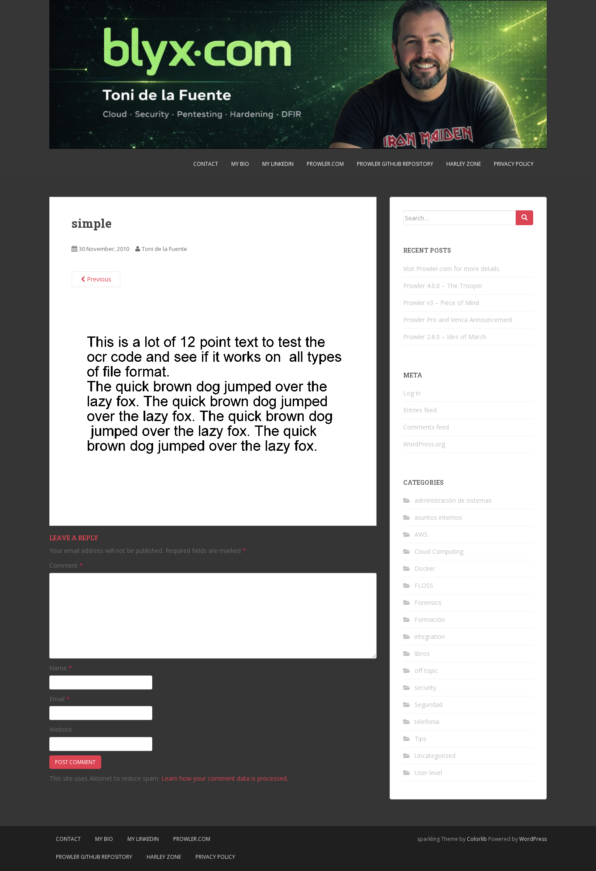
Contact (205, 164)
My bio (240, 164)
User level (428, 772)
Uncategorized (435, 755)
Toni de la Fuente (164, 249)
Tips (420, 738)
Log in (412, 393)
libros (422, 653)
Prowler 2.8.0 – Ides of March (444, 337)
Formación (429, 619)
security (425, 687)
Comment (66, 565)
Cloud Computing (438, 551)
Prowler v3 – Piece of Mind (441, 302)
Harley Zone (463, 164)
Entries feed (420, 410)
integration (429, 636)
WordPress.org (424, 444)
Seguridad (428, 704)
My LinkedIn (278, 164)
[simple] (211, 400)
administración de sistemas (453, 500)
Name (60, 668)
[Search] (524, 217)
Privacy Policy (514, 164)
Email (59, 699)
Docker (424, 568)
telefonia (426, 721)
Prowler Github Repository (395, 164)
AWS (421, 534)
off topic (426, 670)
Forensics (428, 602)
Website (60, 729)
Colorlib (477, 839)
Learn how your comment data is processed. (224, 778)
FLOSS (423, 585)
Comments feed (426, 427)
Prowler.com (325, 164)
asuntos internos (438, 517)
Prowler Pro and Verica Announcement (458, 319)
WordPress (533, 839)
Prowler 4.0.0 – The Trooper (443, 285)
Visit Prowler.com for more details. (451, 268)
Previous (98, 279)
